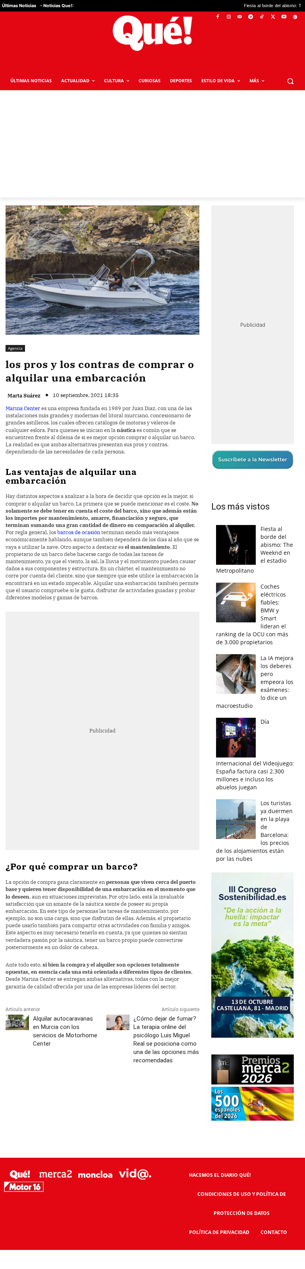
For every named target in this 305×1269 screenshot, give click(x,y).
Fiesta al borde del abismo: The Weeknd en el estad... (250, 6)
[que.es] (152, 33)
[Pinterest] (107, 1096)
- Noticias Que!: (56, 5)
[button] (290, 81)
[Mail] (239, 17)
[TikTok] (261, 17)
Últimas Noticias (19, 5)
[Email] (180, 1096)
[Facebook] (217, 17)
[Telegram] (250, 17)
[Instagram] (228, 17)
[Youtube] (283, 17)
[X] (273, 17)
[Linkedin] (162, 1096)
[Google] (294, 17)
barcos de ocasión (78, 532)
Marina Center (23, 408)
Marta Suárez (24, 395)
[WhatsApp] (125, 1096)
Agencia (15, 348)
